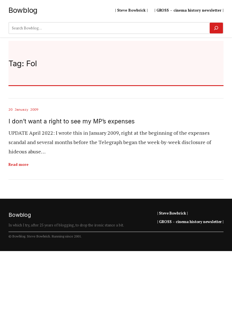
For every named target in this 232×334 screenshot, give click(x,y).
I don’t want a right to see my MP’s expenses (71, 121)
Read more (18, 164)
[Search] (216, 28)
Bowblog (22, 10)
